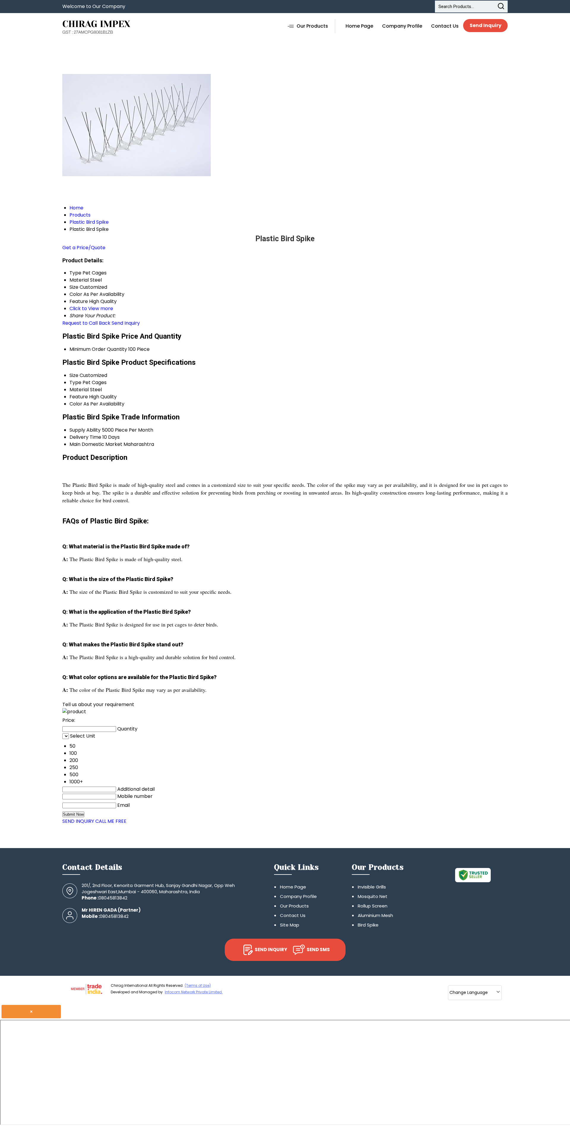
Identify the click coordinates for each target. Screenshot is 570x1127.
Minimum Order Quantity (98, 349)
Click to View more (91, 308)
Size (73, 375)
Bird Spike (368, 925)
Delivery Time (85, 437)
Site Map (289, 925)
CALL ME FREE (110, 821)
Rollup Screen (372, 906)
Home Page (359, 26)
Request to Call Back (86, 323)
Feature (78, 396)
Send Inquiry (485, 25)
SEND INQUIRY (78, 821)
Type (75, 382)
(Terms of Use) (198, 985)
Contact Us (445, 26)
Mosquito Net (372, 896)
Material (79, 389)
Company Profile (402, 26)
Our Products (312, 26)
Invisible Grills (372, 887)
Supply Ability (85, 430)
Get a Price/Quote (83, 247)
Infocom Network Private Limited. (194, 992)
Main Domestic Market (95, 444)
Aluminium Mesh (375, 915)
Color (75, 403)
